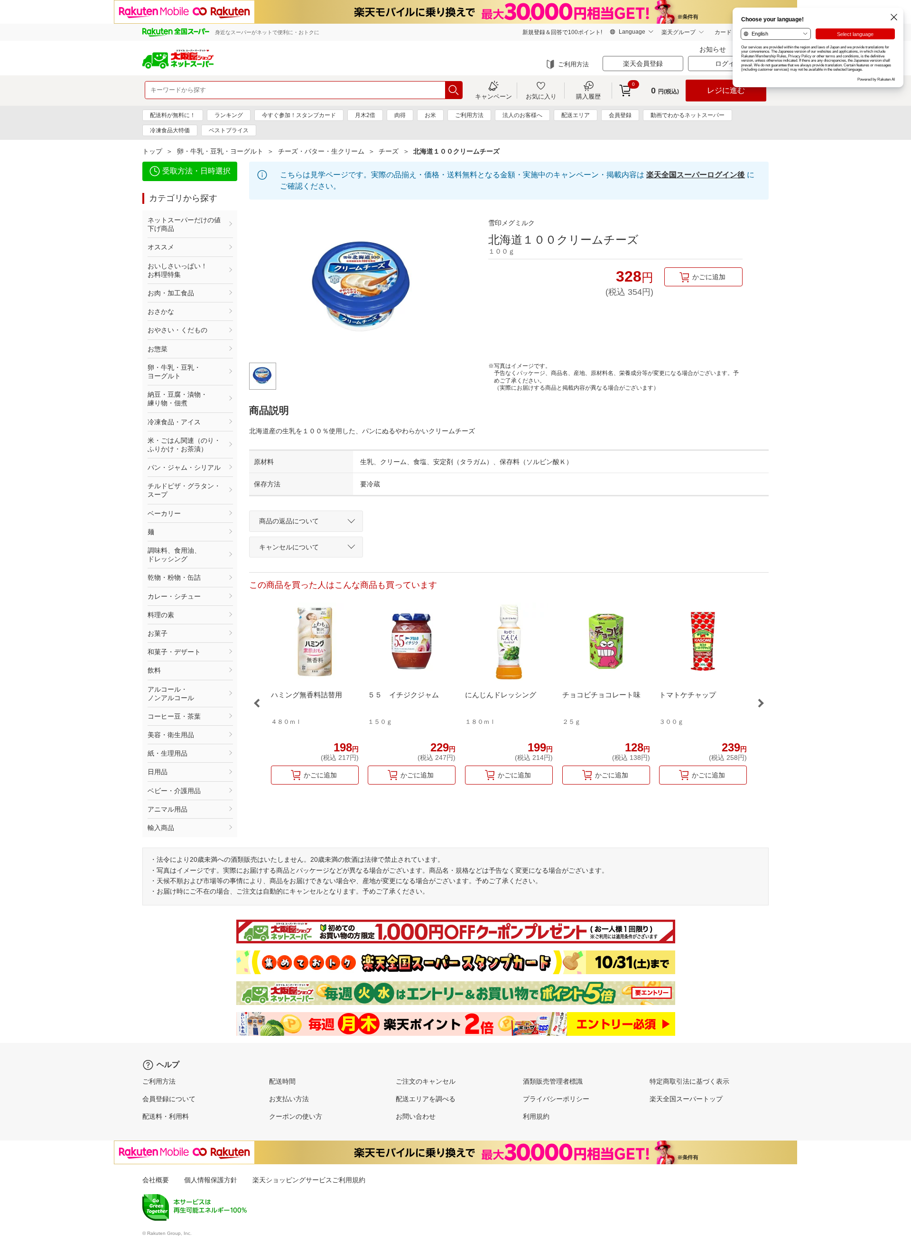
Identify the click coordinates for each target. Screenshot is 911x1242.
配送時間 (282, 1081)
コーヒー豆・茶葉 (174, 716)
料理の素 (161, 615)
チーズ (389, 151)
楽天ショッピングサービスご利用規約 (308, 1180)
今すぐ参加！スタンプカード (299, 115)
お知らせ (712, 49)
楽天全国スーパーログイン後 (695, 175)
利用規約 (536, 1116)
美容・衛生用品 (171, 735)
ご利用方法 (573, 64)
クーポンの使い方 (295, 1116)
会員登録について (168, 1099)
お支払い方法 (289, 1099)
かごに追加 (708, 277)
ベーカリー (164, 513)
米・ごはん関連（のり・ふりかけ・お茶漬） (184, 445)
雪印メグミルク (511, 223)
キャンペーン (493, 96)
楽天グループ (678, 32)
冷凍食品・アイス (174, 422)
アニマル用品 (167, 809)
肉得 (400, 115)
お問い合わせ (416, 1116)
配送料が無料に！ (172, 115)
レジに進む (726, 90)
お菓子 (157, 633)
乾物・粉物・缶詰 (174, 577)
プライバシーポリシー (556, 1099)
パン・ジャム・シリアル (184, 467)
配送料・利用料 (165, 1116)
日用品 (157, 772)
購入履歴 (588, 96)
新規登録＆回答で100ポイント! (562, 32)
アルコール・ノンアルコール (171, 693)
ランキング (228, 115)
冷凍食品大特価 (170, 130)
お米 (430, 115)
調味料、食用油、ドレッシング (174, 555)
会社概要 (155, 1180)
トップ (152, 151)
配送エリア (575, 115)
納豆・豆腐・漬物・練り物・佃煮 (177, 399)
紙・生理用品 (167, 753)
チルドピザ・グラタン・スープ (184, 490)
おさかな (161, 311)
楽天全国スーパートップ (686, 1099)
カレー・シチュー (174, 596)
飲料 (154, 670)
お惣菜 (157, 349)
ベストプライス (229, 130)
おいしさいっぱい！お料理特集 (177, 270)
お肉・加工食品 (171, 293)
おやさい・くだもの (177, 330)
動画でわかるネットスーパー (688, 115)
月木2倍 (365, 115)
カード (723, 32)
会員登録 (620, 115)
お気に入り (541, 96)
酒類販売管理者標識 (553, 1081)
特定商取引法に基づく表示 (689, 1081)
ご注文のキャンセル (426, 1081)
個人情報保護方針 (210, 1180)
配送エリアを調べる (426, 1099)
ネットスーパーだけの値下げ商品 (184, 224)
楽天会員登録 (643, 63)
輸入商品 (161, 827)
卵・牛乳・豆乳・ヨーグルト (220, 151)
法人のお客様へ (522, 115)
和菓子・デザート (174, 652)
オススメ (161, 247)
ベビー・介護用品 (174, 791)
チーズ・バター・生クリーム (321, 151)
